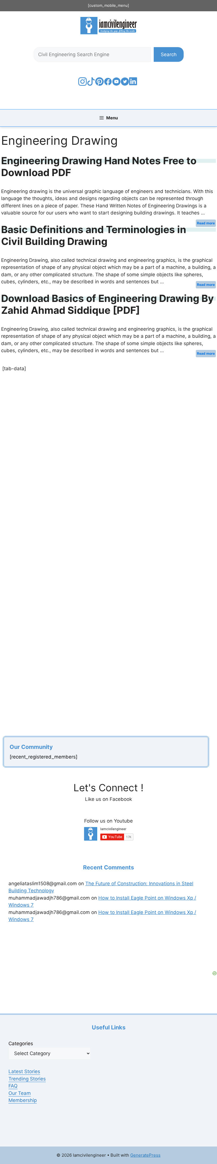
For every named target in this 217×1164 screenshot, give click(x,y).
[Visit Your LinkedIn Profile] (134, 85)
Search (169, 54)
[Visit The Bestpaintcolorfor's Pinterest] (99, 84)
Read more (206, 223)
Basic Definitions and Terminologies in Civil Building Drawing (93, 235)
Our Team (19, 1093)
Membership (22, 1100)
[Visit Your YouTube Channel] (116, 84)
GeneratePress (145, 1155)
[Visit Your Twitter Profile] (125, 84)
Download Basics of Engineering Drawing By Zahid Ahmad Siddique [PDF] (107, 304)
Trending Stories (27, 1079)
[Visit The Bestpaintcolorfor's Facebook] (108, 84)
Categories (20, 1043)
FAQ (13, 1086)
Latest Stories (24, 1071)
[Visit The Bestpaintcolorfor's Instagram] (82, 84)
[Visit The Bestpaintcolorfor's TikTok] (91, 84)
